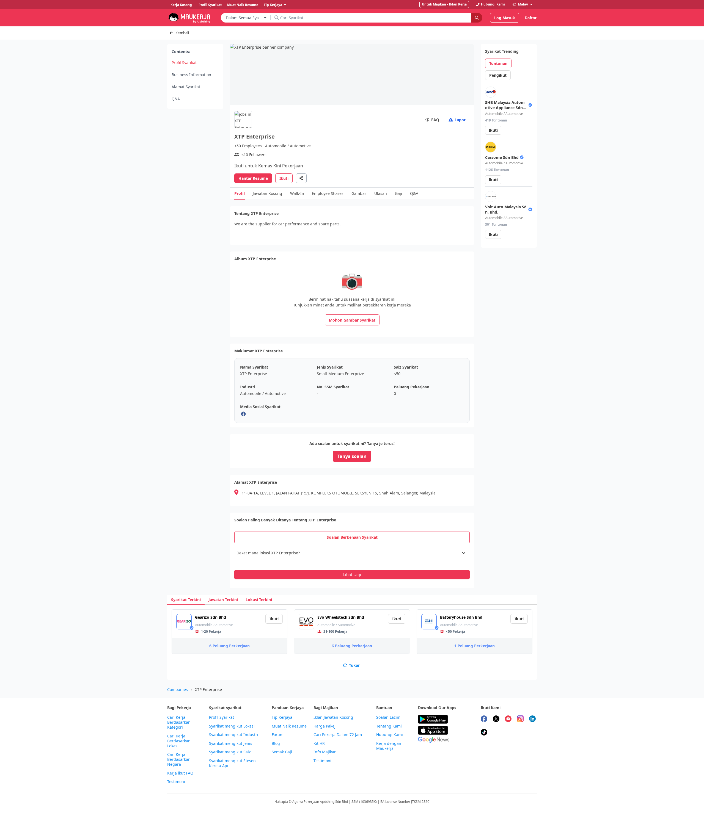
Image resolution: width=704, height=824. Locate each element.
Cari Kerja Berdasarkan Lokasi (179, 741)
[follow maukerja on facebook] (484, 719)
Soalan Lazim (388, 717)
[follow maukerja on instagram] (520, 719)
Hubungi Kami (389, 734)
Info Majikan (325, 752)
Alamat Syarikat (186, 86)
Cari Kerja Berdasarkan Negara (179, 759)
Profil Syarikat (184, 62)
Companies (177, 689)
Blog (276, 743)
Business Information (191, 74)
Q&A (176, 98)
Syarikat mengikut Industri (233, 734)
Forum (278, 734)
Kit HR (319, 743)
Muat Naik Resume (289, 726)
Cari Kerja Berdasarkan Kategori (179, 722)
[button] (352, 553)
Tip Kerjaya (282, 717)
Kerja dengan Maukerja (388, 746)
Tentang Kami (389, 726)
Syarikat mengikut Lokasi (232, 726)
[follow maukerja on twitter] (496, 719)
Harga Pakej (325, 726)
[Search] (476, 18)
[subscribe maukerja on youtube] (508, 719)
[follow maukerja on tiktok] (484, 733)
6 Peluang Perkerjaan (229, 645)
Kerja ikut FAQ (180, 773)
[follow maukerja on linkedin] (532, 719)
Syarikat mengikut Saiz (230, 752)
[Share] (301, 178)
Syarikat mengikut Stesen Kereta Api (232, 763)
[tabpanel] (352, 562)
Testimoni (176, 781)
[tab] (352, 537)
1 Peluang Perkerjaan (474, 645)
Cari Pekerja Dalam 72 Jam (338, 734)
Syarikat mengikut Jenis (230, 743)
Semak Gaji (282, 752)
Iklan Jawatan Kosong (333, 717)
